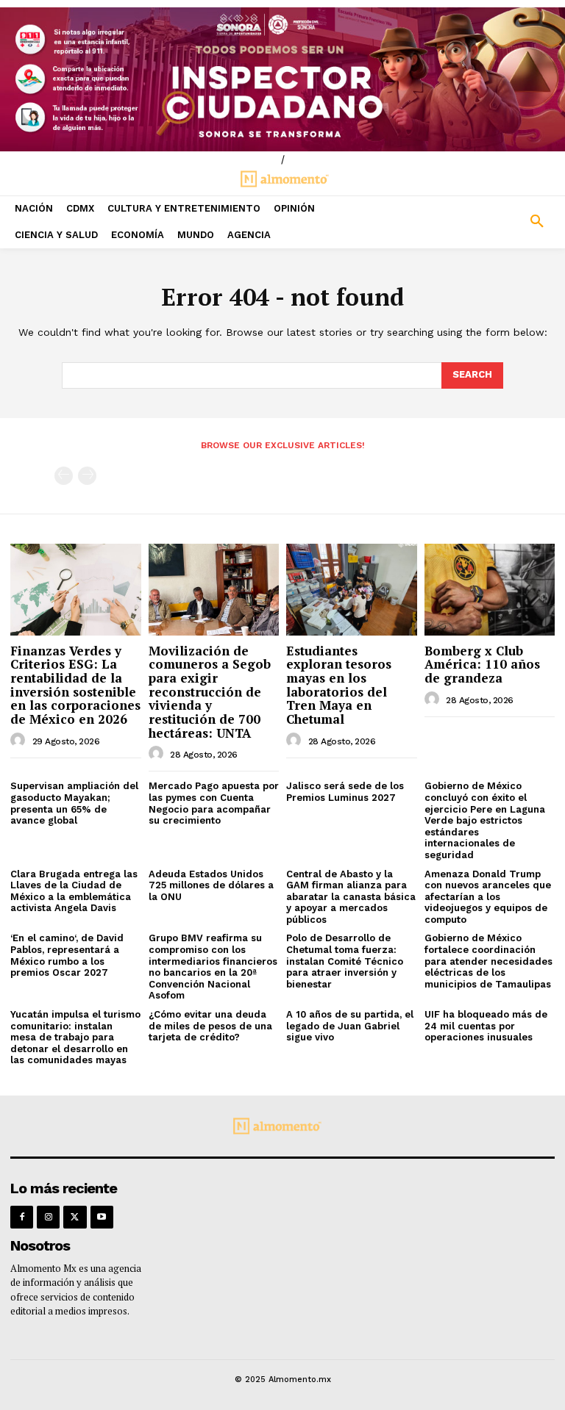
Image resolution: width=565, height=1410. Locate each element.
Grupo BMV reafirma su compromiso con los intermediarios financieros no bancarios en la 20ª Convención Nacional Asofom (213, 966)
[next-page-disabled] (87, 476)
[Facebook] (21, 1217)
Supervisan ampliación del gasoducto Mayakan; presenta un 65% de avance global (74, 803)
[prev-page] (63, 476)
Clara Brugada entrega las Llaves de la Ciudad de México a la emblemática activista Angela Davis (74, 891)
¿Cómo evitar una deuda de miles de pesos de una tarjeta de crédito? (210, 1026)
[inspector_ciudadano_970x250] (282, 79)
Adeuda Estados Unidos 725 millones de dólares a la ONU (211, 885)
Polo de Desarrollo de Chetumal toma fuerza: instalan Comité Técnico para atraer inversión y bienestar (344, 960)
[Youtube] (101, 1217)
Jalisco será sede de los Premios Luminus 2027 (345, 791)
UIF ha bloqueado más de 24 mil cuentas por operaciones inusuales (485, 1026)
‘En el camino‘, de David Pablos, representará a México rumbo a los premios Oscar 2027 (67, 955)
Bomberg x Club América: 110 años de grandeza (482, 664)
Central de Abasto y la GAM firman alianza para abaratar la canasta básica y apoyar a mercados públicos (351, 896)
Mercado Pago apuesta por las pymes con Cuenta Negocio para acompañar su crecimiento (214, 803)
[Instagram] (48, 1217)
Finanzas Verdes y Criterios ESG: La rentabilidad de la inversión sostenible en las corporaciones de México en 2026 (75, 684)
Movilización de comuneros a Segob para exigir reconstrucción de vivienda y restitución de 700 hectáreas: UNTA (210, 691)
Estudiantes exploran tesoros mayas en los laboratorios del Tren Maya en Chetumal (338, 684)
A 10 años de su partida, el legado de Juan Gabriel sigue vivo (349, 1026)
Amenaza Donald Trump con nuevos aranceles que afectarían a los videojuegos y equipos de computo (487, 896)
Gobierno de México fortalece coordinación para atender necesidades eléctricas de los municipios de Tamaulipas (488, 960)
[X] (74, 1217)
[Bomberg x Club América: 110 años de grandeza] (489, 589)
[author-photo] (19, 741)
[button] (494, 222)
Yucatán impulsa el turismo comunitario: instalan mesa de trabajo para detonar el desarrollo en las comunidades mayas (75, 1037)
